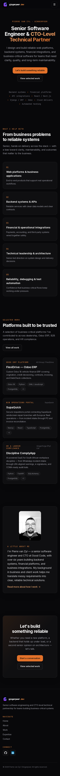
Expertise (7, 734)
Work (5, 730)
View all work (12, 347)
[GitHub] (5, 753)
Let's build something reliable (30, 70)
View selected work (30, 78)
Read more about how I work (23, 586)
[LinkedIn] (13, 753)
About (5, 725)
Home (5, 721)
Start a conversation (30, 658)
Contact (6, 739)
